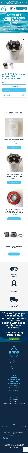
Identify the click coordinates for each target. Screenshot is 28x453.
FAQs (14, 375)
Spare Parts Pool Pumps (12, 28)
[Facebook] (3, 438)
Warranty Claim (14, 381)
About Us (14, 370)
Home (4, 26)
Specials (14, 368)
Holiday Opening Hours (14, 435)
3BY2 (17, 447)
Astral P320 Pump (14, 385)
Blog (14, 372)
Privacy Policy (14, 445)
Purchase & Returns (14, 379)
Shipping (14, 377)
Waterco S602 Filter (14, 387)
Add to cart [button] (14, 147)
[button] (14, 8)
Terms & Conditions (14, 383)
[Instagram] (6, 438)
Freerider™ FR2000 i (14, 390)
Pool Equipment (14, 360)
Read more (14, 254)
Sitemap (20, 445)
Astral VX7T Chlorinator (14, 389)
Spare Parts (14, 366)
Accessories (14, 364)
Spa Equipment (14, 362)
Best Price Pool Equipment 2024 (11, 444)
